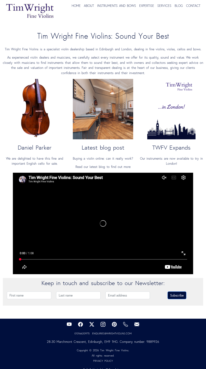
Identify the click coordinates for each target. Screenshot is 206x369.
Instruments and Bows (116, 6)
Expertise (146, 6)
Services (164, 6)
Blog (179, 6)
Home (76, 6)
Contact (193, 6)
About (89, 6)
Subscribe (177, 295)
